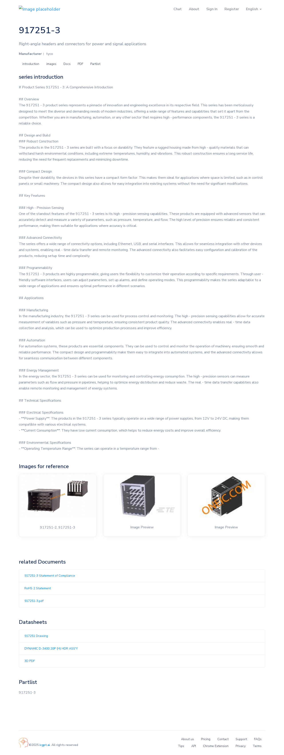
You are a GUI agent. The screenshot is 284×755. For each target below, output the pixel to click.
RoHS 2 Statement (37, 588)
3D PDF (29, 661)
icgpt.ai (44, 745)
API (193, 746)
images (51, 64)
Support (241, 739)
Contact (223, 739)
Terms (257, 746)
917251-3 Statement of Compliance (49, 576)
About (194, 9)
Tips (181, 746)
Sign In (211, 9)
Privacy (241, 746)
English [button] (252, 9)
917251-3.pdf (33, 601)
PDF (80, 64)
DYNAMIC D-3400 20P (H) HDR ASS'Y (51, 648)
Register (232, 9)
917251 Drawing (36, 636)
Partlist (95, 64)
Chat (178, 9)
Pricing (205, 739)
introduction (30, 64)
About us (187, 739)
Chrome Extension (216, 746)
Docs (67, 64)
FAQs (258, 739)
